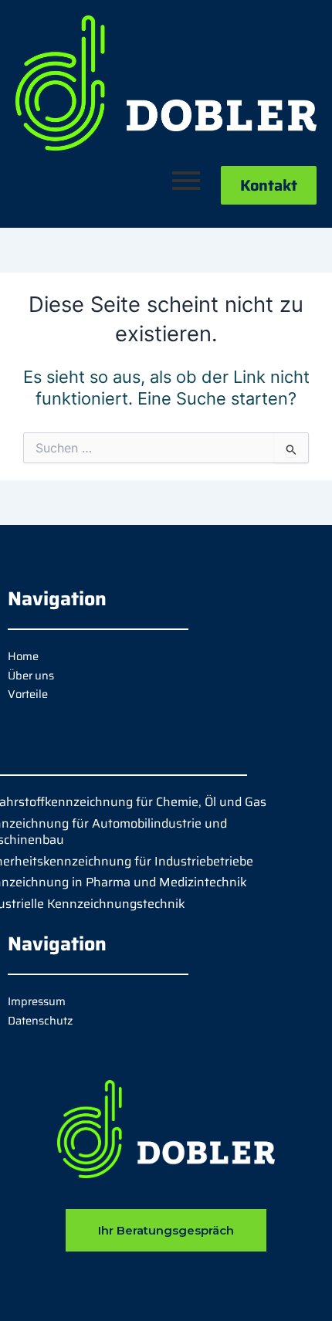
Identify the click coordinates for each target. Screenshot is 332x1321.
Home (23, 656)
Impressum (37, 1001)
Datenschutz (40, 1020)
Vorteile (28, 694)
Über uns (31, 675)
